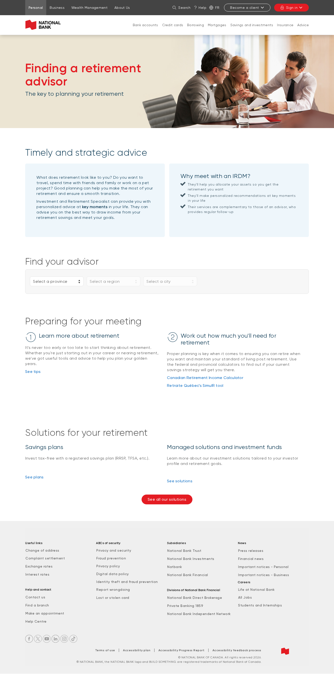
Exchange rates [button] (39, 566)
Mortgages (217, 25)
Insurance (285, 25)
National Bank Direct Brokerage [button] (194, 598)
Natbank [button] (174, 567)
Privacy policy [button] (108, 566)
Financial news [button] (251, 559)
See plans (34, 477)
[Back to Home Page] (44, 25)
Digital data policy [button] (112, 574)
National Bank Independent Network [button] (199, 614)
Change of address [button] (42, 550)
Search (184, 8)
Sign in (292, 8)
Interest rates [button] (37, 574)
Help (202, 8)
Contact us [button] (35, 597)
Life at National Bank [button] (256, 590)
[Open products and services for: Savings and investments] (252, 30)
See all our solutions (167, 499)
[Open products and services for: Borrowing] (196, 30)
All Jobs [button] (245, 597)
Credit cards (172, 25)
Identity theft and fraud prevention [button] (127, 582)
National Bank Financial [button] (187, 575)
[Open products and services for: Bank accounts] (145, 30)
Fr (217, 8)
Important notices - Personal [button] (263, 567)
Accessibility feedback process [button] (236, 650)
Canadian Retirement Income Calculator (205, 377)
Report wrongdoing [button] (113, 590)
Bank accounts (145, 25)
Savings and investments (251, 25)
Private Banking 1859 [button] (185, 606)
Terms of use (105, 650)
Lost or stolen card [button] (112, 598)
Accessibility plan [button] (136, 650)
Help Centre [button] (36, 621)
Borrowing (195, 25)
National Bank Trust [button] (184, 551)
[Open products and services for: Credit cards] (173, 30)
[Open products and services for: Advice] (303, 30)
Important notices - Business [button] (263, 575)
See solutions (179, 481)
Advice (303, 25)
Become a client (244, 8)
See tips (33, 371)
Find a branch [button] (37, 605)
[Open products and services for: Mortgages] (217, 30)
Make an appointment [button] (44, 613)
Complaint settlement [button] (45, 558)
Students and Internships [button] (260, 605)
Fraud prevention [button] (111, 558)
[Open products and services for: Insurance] (285, 30)
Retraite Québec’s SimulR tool (195, 385)
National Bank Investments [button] (190, 559)
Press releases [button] (250, 551)
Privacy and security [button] (113, 550)
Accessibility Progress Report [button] (181, 650)
